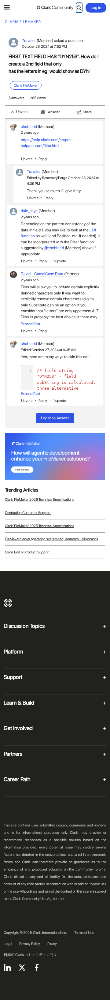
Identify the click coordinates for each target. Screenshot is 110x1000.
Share (87, 112)
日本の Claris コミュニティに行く (30, 955)
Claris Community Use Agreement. (39, 899)
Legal (8, 944)
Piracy (52, 944)
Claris (8, 603)
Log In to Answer (55, 418)
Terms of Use (84, 933)
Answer (54, 112)
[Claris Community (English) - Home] (55, 8)
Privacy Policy (29, 944)
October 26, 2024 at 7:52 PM (44, 46)
